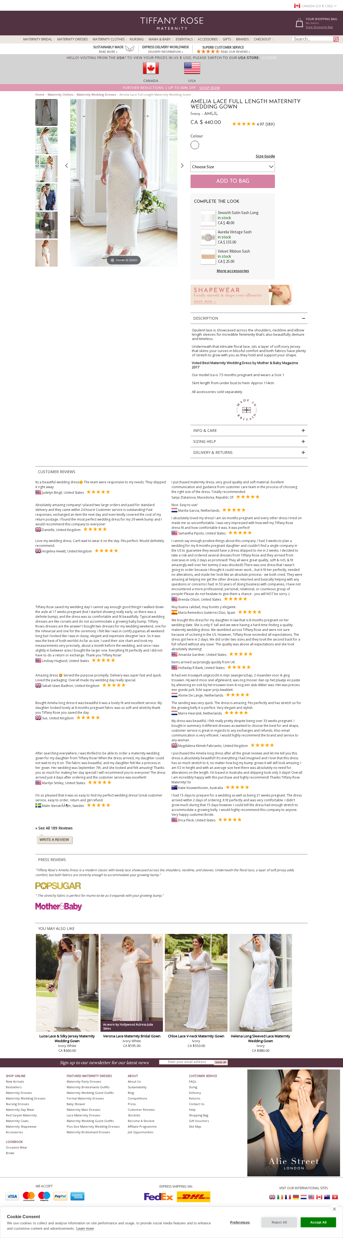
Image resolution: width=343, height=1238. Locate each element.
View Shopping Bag (319, 27)
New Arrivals (15, 1081)
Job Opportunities (140, 1132)
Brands (242, 39)
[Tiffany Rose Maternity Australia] (327, 1197)
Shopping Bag (198, 1115)
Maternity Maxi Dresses (83, 1110)
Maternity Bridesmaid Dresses (88, 1132)
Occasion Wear (16, 1147)
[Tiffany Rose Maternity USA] (311, 1197)
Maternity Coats (17, 1121)
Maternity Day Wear (20, 1110)
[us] (192, 75)
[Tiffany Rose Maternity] (147, 33)
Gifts (227, 39)
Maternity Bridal (37, 39)
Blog (131, 1093)
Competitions (137, 1098)
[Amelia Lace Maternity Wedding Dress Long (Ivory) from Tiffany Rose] (46, 112)
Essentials (184, 39)
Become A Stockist (141, 1121)
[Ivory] (194, 144)
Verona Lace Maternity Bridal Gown (132, 1036)
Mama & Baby (160, 39)
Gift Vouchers (199, 1121)
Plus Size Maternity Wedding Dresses (93, 1126)
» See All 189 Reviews (54, 828)
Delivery (195, 1093)
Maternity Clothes (109, 39)
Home (39, 94)
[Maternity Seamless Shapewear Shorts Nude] (241, 307)
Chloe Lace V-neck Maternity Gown (196, 1036)
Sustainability (137, 1087)
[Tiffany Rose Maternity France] (288, 1197)
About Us (134, 1081)
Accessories (208, 39)
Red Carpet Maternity (21, 1115)
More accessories (233, 270)
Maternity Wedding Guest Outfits (90, 1093)
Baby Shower (76, 1104)
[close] (334, 1208)
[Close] (269, 57)
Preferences (240, 1222)
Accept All (318, 1222)
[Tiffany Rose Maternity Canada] (319, 1197)
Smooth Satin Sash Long (238, 212)
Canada (150, 80)
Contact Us (196, 1104)
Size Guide (265, 156)
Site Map (195, 1126)
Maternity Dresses (72, 39)
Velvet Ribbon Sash (234, 251)
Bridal (10, 1153)
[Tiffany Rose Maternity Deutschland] (296, 1197)
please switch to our (226, 57)
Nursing (137, 39)
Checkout (262, 39)
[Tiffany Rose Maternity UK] (272, 1197)
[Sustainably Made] (129, 49)
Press (132, 1104)
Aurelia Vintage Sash (235, 231)
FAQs (192, 1081)
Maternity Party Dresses (84, 1081)
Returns (194, 1098)
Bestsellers (13, 1087)
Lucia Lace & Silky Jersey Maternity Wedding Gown (67, 1038)
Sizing (193, 1087)
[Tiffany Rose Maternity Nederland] (303, 1197)
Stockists (134, 1115)
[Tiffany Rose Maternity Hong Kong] (334, 1197)
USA (192, 80)
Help (192, 1110)
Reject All (279, 1222)
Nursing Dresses (17, 1104)
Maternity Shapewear (21, 1126)
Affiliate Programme (142, 1126)
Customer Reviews (141, 1110)
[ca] (150, 75)
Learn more (85, 1228)
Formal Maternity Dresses (85, 1098)
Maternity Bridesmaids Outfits (88, 1087)
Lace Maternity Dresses (83, 1115)
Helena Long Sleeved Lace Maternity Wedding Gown (260, 1038)
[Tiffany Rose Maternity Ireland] (280, 1197)
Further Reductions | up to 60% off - (171, 87)
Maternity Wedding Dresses (96, 94)
